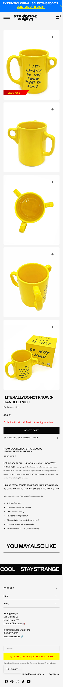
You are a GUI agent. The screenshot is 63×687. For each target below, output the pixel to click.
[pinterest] (12, 681)
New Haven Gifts (12, 636)
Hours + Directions (13, 623)
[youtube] (28, 681)
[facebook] (6, 681)
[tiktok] (23, 681)
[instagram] (17, 681)
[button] (8, 17)
